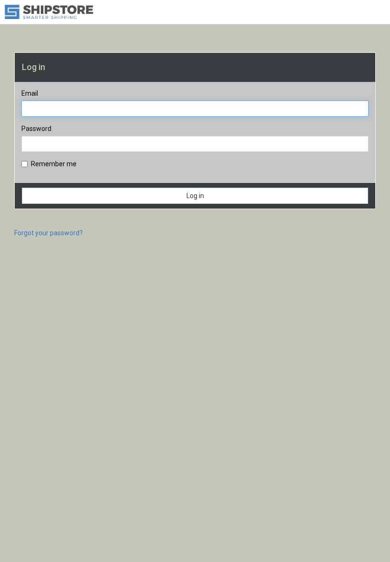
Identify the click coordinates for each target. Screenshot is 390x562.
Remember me (54, 164)
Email (29, 93)
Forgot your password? (48, 233)
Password (36, 128)
